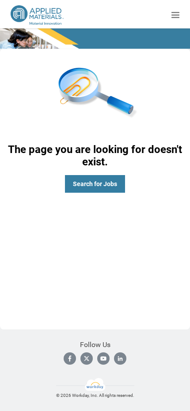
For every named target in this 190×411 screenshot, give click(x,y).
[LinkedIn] (120, 358)
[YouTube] (103, 358)
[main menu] (175, 15)
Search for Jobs (95, 183)
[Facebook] (70, 358)
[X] (86, 358)
